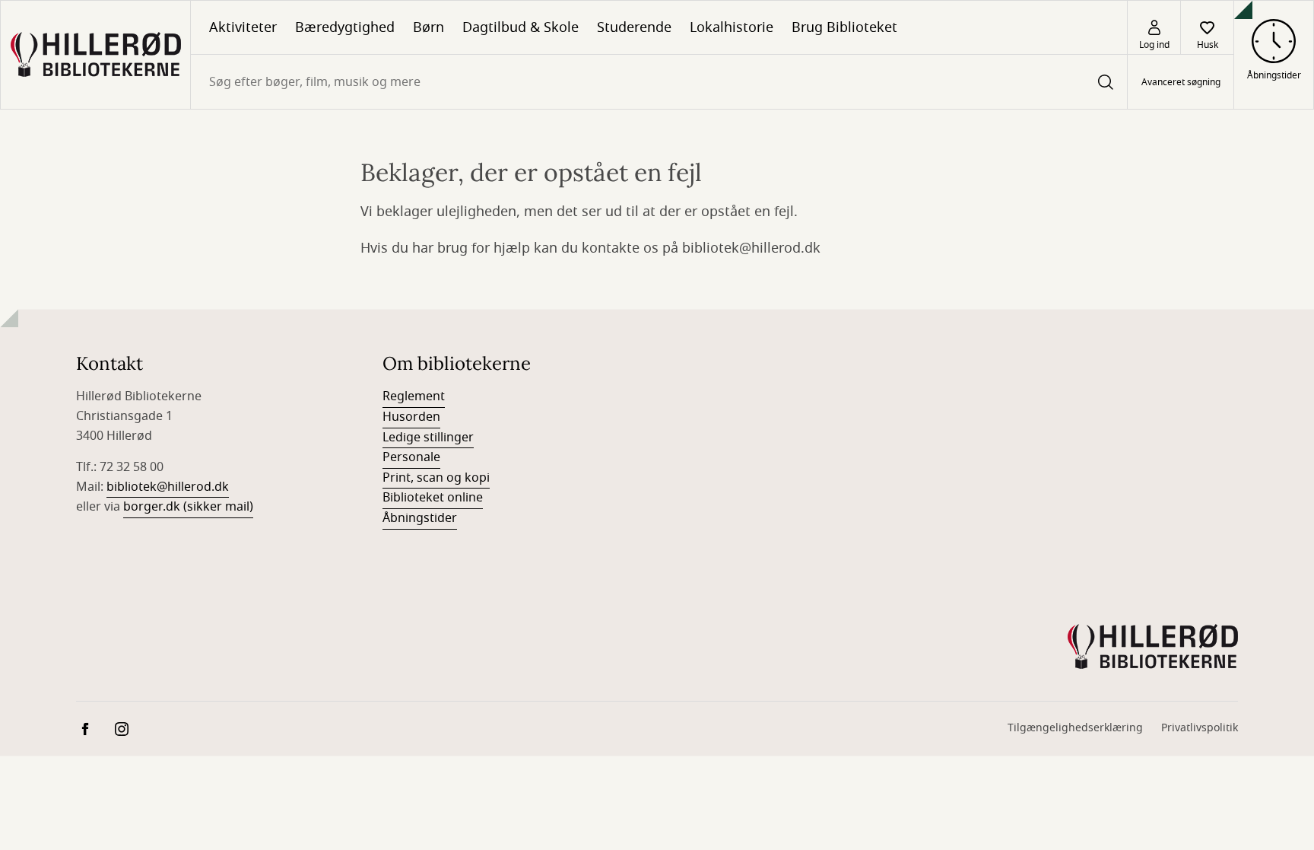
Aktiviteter (243, 27)
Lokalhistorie (731, 27)
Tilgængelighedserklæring (1075, 728)
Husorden (411, 417)
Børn (428, 27)
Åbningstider (419, 518)
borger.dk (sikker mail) (188, 507)
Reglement (413, 396)
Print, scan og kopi (436, 478)
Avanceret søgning (1180, 82)
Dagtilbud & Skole (520, 27)
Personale (411, 457)
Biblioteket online (432, 498)
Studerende (634, 27)
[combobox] (659, 82)
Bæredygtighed (345, 27)
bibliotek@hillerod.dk (167, 487)
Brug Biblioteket (844, 27)
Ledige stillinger (428, 437)
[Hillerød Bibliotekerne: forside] (95, 55)
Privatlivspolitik (1199, 728)
